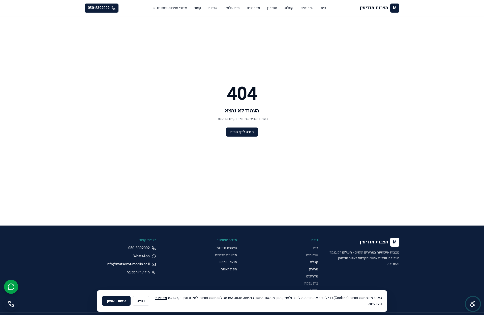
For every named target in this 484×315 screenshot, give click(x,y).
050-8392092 (98, 8)
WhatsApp (141, 256)
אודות (213, 8)
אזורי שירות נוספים (172, 8)
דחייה (141, 300)
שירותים (307, 8)
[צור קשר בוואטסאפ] (11, 287)
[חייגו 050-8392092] (11, 304)
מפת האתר (229, 269)
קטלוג (288, 8)
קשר (197, 8)
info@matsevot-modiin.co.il (128, 264)
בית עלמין (232, 8)
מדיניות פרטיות (226, 255)
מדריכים (253, 8)
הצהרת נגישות (227, 248)
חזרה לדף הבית (242, 132)
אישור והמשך (116, 300)
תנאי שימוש (228, 262)
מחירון (272, 8)
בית (323, 8)
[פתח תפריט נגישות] (473, 304)
